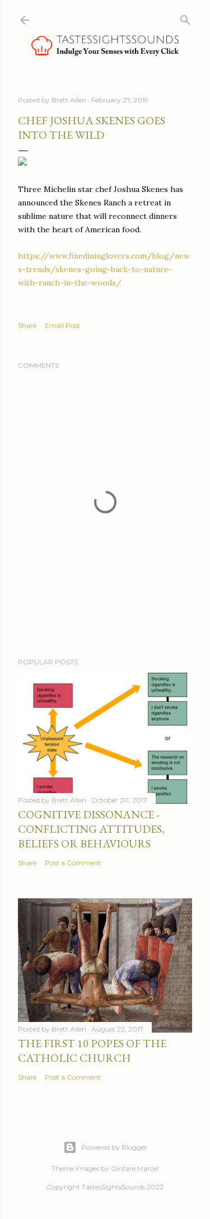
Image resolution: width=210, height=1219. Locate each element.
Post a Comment (73, 863)
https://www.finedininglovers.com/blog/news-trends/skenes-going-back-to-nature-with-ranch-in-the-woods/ (104, 269)
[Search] (185, 18)
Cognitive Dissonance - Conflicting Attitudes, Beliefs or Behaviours (91, 829)
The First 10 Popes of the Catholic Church (92, 1050)
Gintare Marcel (134, 1168)
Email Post (62, 325)
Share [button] (27, 325)
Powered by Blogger (114, 1147)
